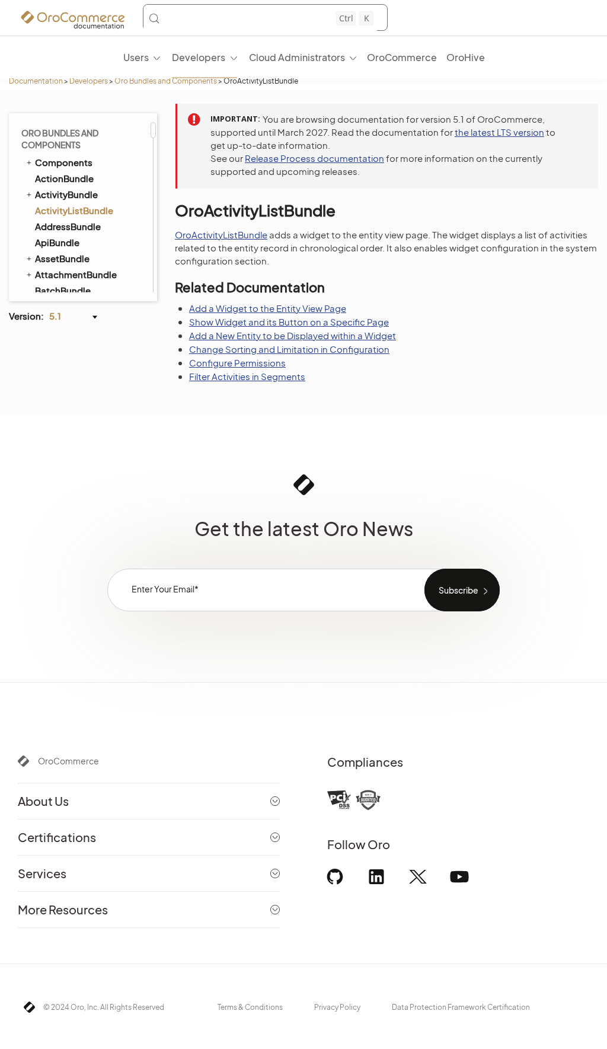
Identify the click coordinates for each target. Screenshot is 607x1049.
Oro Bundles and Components (165, 80)
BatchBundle (63, 290)
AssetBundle (62, 258)
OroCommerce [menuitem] (402, 57)
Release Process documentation (314, 158)
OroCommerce (68, 760)
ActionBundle (64, 178)
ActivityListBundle (74, 210)
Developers (88, 80)
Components (63, 162)
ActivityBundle (66, 194)
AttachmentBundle (76, 274)
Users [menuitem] (136, 57)
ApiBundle (57, 242)
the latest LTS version (499, 132)
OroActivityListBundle (221, 234)
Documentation (36, 80)
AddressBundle (68, 226)
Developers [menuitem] (198, 57)
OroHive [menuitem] (465, 57)
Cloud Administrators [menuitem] (297, 57)
